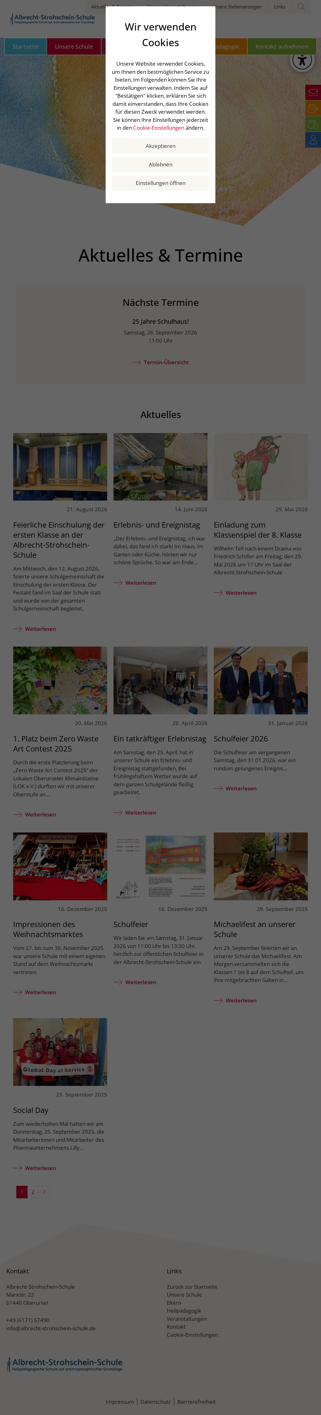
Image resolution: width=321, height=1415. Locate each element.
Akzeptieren (161, 145)
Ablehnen (160, 164)
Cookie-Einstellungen (158, 127)
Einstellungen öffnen (161, 183)
